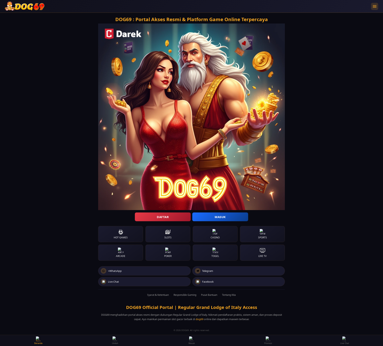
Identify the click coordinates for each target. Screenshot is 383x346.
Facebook (208, 281)
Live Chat (113, 281)
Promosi (268, 343)
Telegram (207, 271)
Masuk (220, 217)
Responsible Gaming (185, 295)
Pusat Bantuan (209, 295)
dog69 (199, 319)
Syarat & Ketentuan (158, 295)
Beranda (38, 343)
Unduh (115, 343)
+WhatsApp (115, 271)
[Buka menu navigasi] (374, 6)
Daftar (163, 217)
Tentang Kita (229, 295)
